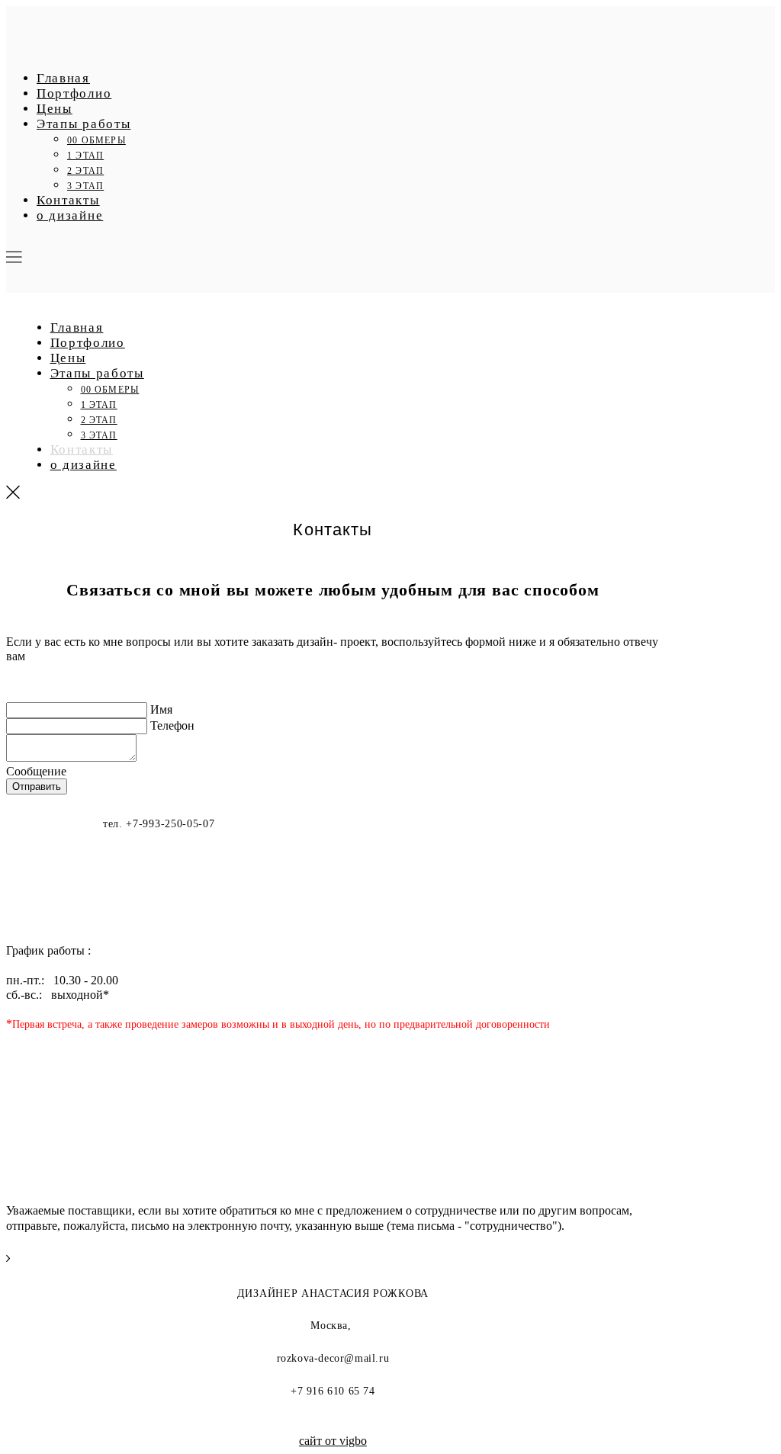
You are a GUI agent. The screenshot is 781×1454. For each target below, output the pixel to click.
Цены (54, 108)
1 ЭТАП (85, 155)
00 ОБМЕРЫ (96, 140)
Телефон (172, 725)
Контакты (68, 200)
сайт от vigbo (333, 1440)
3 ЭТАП (85, 186)
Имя (161, 709)
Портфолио (74, 93)
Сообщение (36, 771)
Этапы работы (83, 124)
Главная (63, 78)
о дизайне (70, 215)
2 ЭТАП (85, 170)
